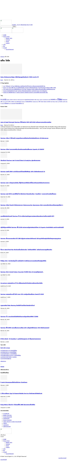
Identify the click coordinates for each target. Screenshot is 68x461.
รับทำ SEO (14, 458)
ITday (59, 99)
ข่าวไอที (5, 48)
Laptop (7, 43)
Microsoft (4, 101)
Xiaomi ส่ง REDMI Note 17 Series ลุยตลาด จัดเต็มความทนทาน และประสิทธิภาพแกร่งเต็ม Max (25, 92)
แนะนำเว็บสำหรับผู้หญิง (6, 358)
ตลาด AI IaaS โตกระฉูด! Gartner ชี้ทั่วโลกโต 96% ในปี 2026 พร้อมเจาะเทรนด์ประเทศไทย (26, 122)
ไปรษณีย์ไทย (19, 103)
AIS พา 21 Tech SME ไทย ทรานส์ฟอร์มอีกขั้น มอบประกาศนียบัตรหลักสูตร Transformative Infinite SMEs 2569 (29, 88)
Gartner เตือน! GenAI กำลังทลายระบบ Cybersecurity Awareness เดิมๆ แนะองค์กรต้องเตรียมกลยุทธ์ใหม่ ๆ (32, 205)
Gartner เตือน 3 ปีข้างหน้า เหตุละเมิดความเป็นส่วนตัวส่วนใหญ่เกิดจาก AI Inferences (24, 138)
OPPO (9, 101)
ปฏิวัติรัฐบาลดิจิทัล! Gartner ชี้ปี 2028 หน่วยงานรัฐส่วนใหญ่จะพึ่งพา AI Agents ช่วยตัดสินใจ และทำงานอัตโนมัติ (32, 227)
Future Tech (6, 36)
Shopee (23, 101)
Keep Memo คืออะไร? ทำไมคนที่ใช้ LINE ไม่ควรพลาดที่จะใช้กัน (18, 405)
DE (23, 99)
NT (7, 101)
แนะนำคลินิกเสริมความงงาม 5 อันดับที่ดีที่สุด (11, 355)
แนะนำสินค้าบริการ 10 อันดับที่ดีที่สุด (9, 350)
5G (1, 99)
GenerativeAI (45, 99)
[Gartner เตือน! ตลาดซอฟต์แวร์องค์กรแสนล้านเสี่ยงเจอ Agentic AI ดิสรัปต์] (4, 146)
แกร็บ (10, 103)
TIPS (4, 44)
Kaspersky (65, 99)
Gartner (41, 99)
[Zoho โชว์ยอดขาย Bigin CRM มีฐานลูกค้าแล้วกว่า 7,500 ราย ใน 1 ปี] (11, 74)
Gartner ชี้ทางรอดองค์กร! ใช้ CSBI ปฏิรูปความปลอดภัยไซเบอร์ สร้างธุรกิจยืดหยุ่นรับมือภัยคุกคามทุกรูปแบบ (31, 238)
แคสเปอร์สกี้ (13, 103)
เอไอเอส (6, 103)
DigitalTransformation (29, 99)
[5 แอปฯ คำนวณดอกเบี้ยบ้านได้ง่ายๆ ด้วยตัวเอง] (4, 379)
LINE (1, 101)
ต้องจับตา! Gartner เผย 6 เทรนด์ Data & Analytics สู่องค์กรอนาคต (20, 160)
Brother (8, 99)
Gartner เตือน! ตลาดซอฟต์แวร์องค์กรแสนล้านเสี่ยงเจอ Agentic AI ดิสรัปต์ (22, 149)
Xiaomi (44, 101)
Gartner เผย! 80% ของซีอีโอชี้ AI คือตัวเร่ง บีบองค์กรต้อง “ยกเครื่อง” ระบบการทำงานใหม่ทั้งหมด (28, 194)
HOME (4, 35)
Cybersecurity (20, 99)
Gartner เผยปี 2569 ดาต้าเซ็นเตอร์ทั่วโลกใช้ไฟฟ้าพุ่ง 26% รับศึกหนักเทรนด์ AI (23, 172)
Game (7, 41)
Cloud (11, 99)
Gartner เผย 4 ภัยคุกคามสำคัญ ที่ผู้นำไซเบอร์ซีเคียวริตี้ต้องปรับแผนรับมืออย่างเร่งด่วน (25, 183)
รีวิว (4, 46)
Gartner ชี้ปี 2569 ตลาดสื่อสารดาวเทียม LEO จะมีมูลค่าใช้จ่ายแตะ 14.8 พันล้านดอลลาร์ (25, 328)
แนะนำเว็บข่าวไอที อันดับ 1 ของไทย (9, 357)
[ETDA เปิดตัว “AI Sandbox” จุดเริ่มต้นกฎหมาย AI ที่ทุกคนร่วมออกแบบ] (4, 336)
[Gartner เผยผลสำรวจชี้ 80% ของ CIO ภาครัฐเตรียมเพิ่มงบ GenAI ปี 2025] (4, 291)
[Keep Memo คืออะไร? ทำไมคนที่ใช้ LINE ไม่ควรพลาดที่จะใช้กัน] (4, 401)
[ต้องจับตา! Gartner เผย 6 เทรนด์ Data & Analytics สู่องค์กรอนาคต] (4, 157)
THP (39, 101)
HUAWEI (53, 99)
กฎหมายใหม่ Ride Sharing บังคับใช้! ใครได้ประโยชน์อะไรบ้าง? (18, 305)
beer (2, 80)
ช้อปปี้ (51, 101)
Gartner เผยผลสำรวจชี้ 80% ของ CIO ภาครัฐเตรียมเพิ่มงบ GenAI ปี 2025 (22, 294)
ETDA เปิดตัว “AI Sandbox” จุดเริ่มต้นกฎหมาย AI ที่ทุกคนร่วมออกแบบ (21, 339)
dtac (36, 99)
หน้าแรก (2, 56)
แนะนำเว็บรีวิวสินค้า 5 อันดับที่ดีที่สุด (9, 354)
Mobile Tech (9, 38)
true (42, 101)
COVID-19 (15, 99)
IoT (56, 99)
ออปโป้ (64, 101)
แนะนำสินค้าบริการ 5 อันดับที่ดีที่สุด (8, 352)
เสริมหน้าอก (3, 361)
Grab (49, 99)
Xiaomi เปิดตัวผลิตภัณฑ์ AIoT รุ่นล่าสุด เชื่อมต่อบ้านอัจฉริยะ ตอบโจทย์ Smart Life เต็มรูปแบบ (25, 91)
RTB (15, 101)
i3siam (2, 366)
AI (3, 99)
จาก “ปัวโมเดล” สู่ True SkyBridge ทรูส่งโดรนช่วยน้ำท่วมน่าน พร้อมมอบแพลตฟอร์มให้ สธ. (24, 86)
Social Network (10, 49)
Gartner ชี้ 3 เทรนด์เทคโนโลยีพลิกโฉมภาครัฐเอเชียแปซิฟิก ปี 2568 (19, 316)
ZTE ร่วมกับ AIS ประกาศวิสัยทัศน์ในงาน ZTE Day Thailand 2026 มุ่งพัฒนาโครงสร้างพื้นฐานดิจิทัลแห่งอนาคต (29, 89)
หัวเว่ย (60, 101)
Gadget (8, 40)
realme (12, 101)
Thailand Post (35, 101)
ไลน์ (23, 103)
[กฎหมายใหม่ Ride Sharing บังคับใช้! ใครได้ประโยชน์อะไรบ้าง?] (4, 302)
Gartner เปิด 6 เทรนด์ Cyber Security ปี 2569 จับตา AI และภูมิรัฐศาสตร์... (22, 272)
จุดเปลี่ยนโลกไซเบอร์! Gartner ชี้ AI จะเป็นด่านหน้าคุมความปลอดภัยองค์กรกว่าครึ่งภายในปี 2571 (27, 216)
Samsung (18, 101)
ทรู (58, 101)
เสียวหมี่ (2, 103)
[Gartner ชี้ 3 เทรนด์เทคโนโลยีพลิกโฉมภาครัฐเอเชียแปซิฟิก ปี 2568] (4, 313)
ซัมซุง (54, 101)
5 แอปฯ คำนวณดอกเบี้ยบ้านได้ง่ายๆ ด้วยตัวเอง (14, 382)
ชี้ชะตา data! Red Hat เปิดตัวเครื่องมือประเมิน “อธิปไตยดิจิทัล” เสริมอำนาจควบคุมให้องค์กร (26, 250)
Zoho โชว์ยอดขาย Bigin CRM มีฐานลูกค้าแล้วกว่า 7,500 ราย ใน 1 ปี (20, 77)
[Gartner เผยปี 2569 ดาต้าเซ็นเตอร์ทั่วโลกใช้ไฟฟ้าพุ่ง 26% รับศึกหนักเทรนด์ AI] (4, 168)
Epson (38, 99)
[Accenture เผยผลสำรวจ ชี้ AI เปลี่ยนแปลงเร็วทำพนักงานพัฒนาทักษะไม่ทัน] (4, 280)
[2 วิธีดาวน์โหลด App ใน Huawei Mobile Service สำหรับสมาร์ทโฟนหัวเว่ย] (4, 390)
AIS (5, 99)
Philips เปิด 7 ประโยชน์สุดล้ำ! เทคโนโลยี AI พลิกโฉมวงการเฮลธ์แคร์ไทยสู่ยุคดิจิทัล (23, 261)
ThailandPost (28, 101)
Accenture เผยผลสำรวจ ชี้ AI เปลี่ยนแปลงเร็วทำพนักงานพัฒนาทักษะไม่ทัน (21, 283)
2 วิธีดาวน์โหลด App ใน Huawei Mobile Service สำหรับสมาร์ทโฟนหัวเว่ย (21, 393)
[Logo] (6, 32)
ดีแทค (56, 101)
